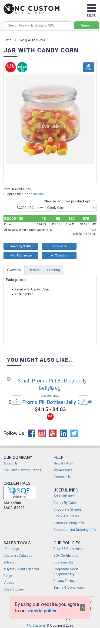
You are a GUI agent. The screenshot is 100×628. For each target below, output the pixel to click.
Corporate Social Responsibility (66, 571)
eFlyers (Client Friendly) (21, 569)
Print (89, 68)
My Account (62, 470)
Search (86, 25)
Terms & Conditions (68, 587)
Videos (8, 582)
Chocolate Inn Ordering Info (74, 530)
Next (83, 400)
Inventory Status (20, 246)
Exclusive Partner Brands (22, 470)
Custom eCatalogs (17, 555)
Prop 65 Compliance (68, 549)
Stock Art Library (66, 516)
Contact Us (62, 477)
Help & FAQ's (63, 463)
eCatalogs (11, 549)
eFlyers (8, 562)
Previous (16, 400)
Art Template (59, 255)
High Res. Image (21, 255)
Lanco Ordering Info (68, 523)
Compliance (59, 246)
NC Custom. (36, 625)
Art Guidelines (64, 496)
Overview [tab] (14, 270)
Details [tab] (34, 270)
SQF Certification (66, 555)
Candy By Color (65, 503)
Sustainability (63, 562)
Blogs (7, 576)
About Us (10, 463)
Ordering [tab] (53, 270)
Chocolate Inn (33, 194)
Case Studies (13, 589)
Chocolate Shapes (67, 509)
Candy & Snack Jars (32, 40)
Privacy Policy (63, 581)
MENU (91, 15)
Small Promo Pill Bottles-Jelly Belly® (50, 402)
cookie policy (42, 611)
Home (7, 40)
